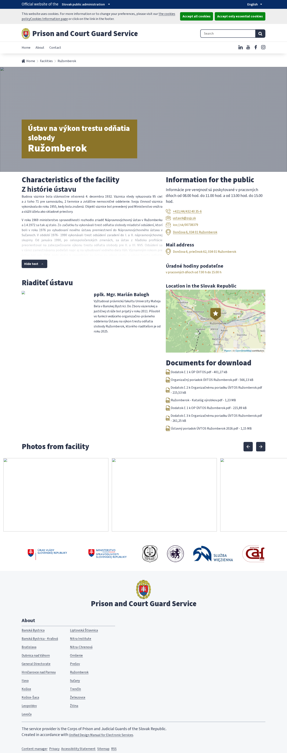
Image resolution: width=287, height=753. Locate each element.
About (40, 47)
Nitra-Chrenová (81, 647)
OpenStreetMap (243, 350)
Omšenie (76, 655)
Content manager (34, 748)
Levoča (27, 714)
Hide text (31, 264)
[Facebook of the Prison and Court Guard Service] (256, 47)
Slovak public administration (83, 4)
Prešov (75, 664)
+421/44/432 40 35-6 (187, 211)
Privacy (54, 748)
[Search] (260, 33)
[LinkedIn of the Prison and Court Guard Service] (240, 47)
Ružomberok (79, 672)
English (252, 4)
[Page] (26, 33)
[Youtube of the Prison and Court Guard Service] (248, 47)
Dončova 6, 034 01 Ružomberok (195, 232)
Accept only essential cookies (240, 16)
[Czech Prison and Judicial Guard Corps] (150, 553)
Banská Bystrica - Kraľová (40, 638)
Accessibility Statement (78, 748)
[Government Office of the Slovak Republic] (47, 553)
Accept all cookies (197, 16)
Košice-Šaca (30, 697)
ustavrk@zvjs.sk (184, 218)
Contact (55, 47)
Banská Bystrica (33, 630)
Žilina (74, 705)
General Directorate (36, 664)
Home (26, 47)
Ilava (25, 680)
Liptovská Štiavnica (84, 630)
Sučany (75, 680)
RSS (114, 748)
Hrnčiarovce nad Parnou (39, 672)
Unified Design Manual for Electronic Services (101, 735)
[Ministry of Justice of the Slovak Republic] (107, 553)
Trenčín (75, 689)
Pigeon (227, 350)
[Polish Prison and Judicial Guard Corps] (213, 554)
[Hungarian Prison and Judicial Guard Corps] (175, 553)
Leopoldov (29, 705)
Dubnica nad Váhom (36, 655)
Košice (26, 689)
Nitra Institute (80, 638)
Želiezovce (77, 697)
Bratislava (29, 647)
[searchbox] (227, 33)
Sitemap (103, 748)
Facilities (46, 61)
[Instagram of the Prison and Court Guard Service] (263, 47)
